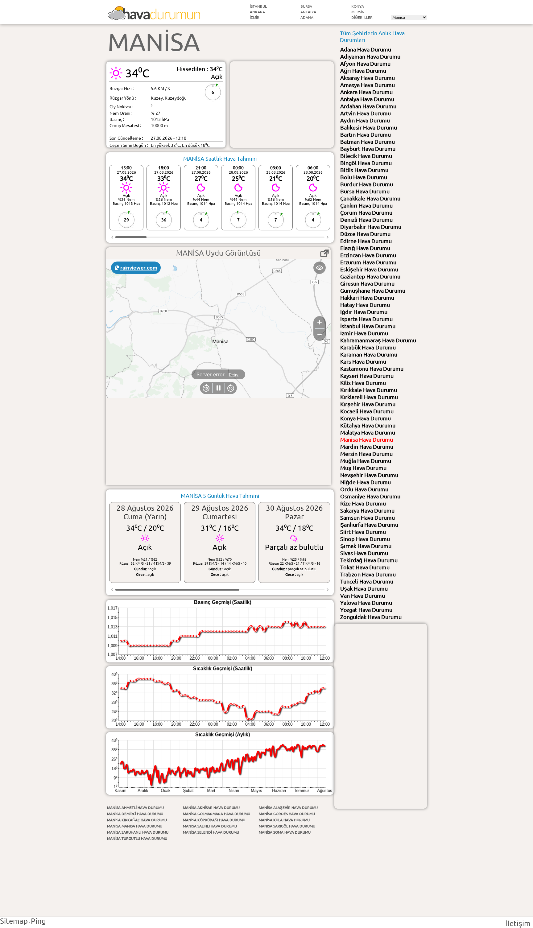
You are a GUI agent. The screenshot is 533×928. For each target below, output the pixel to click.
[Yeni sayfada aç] (324, 253)
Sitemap (14, 921)
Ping (38, 921)
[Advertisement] (282, 104)
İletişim (518, 923)
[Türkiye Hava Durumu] (154, 17)
